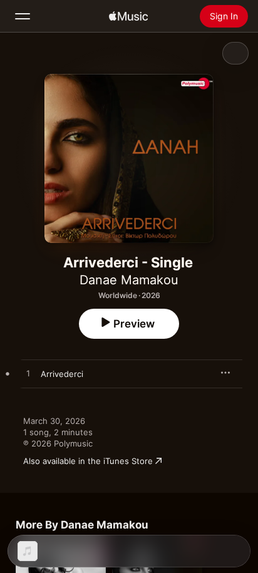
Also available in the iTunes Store (88, 461)
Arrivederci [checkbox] (62, 374)
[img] (128, 16)
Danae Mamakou (129, 279)
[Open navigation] (22, 16)
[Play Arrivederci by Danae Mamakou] (28, 373)
